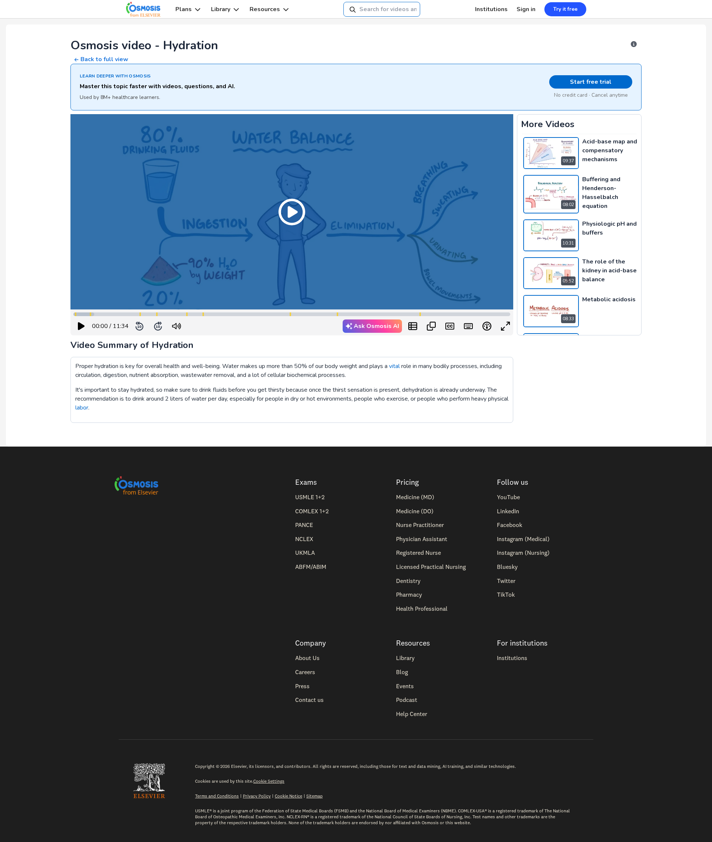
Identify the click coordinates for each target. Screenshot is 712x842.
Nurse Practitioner (420, 524)
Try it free (565, 9)
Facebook (509, 524)
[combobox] (381, 9)
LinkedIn (508, 511)
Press (302, 686)
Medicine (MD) (415, 497)
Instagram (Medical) (523, 539)
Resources (265, 9)
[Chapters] (413, 326)
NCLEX (304, 539)
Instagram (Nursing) (523, 552)
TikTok (506, 594)
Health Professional (422, 608)
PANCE (304, 524)
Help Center (411, 713)
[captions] (450, 326)
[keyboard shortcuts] (468, 326)
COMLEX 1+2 (312, 511)
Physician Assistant (421, 539)
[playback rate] (487, 326)
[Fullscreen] (505, 326)
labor (81, 408)
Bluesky (507, 566)
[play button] (81, 326)
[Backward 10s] (139, 326)
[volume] (176, 326)
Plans (183, 9)
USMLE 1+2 (309, 497)
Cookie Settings (268, 781)
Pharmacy (409, 594)
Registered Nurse (418, 552)
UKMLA (305, 552)
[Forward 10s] (158, 326)
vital (394, 366)
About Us (307, 658)
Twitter (506, 580)
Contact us (309, 699)
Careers (305, 672)
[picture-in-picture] (431, 326)
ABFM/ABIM (310, 566)
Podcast (406, 699)
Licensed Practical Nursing (431, 566)
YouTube (508, 497)
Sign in (526, 9)
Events (405, 686)
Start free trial (591, 82)
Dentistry (408, 580)
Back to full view (104, 59)
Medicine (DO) (415, 511)
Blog (402, 672)
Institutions (491, 9)
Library (220, 9)
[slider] (207, 326)
